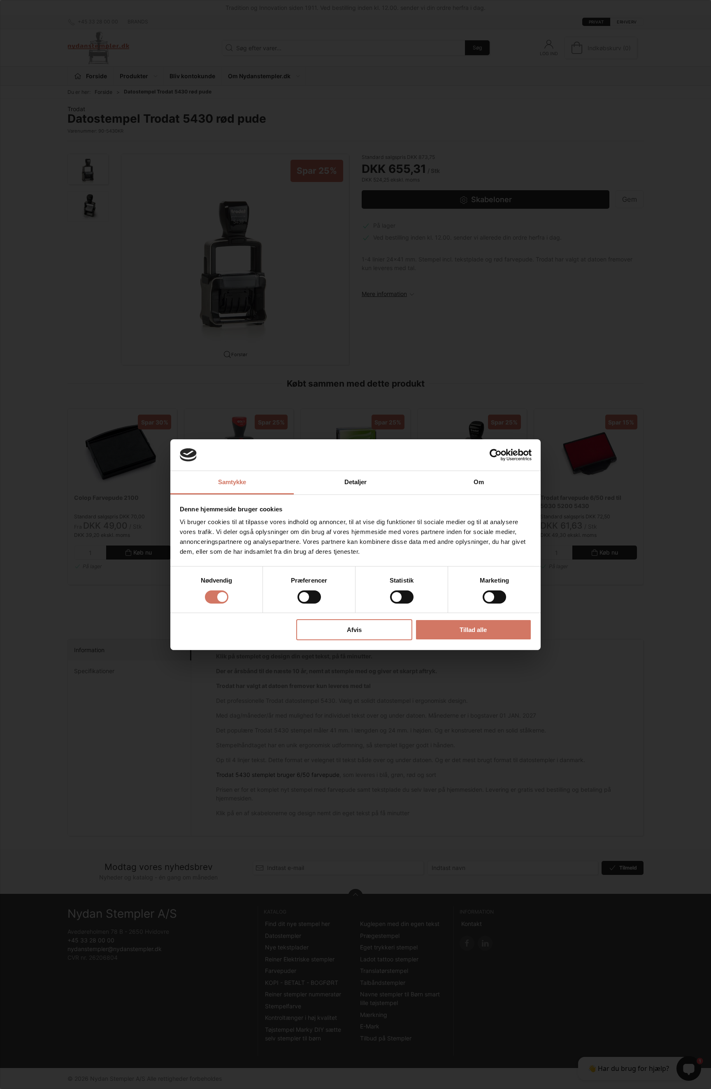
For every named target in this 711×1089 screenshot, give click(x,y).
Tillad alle (473, 629)
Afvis (354, 629)
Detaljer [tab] (355, 481)
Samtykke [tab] (232, 481)
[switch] (309, 597)
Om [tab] (479, 481)
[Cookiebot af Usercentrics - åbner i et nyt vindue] (496, 455)
